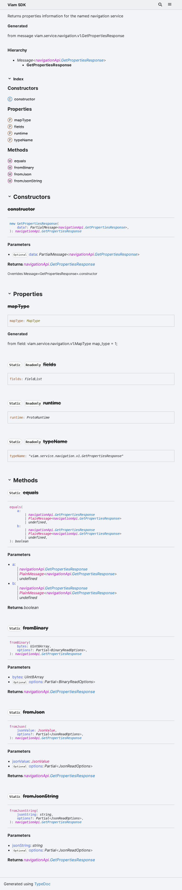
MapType (33, 321)
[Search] (160, 5)
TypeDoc (42, 883)
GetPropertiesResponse (82, 60)
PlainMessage (39, 518)
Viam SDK (17, 4)
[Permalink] (31, 26)
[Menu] (169, 5)
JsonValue (46, 730)
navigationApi (48, 60)
